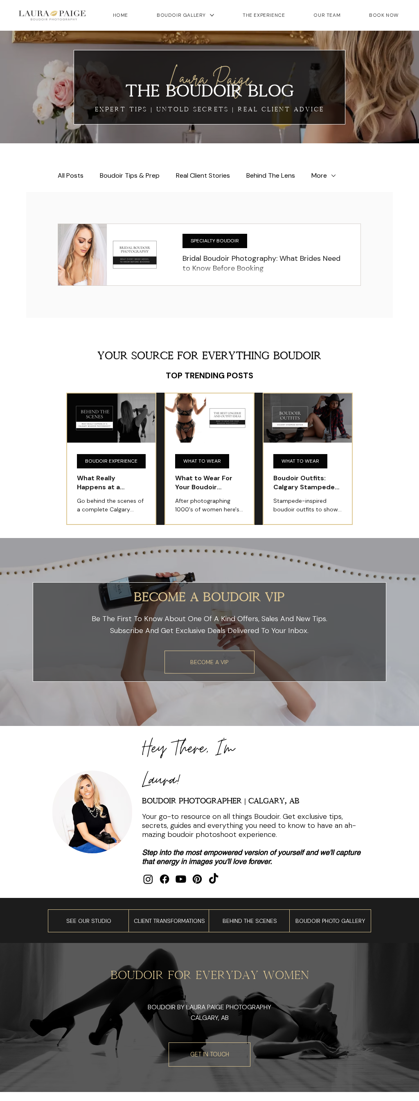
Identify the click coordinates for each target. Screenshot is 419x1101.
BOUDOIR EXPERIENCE (111, 461)
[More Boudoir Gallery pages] (212, 15)
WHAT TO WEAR (202, 461)
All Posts (70, 176)
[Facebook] (164, 879)
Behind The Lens (270, 176)
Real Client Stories (203, 176)
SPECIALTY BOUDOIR (215, 240)
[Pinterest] (197, 879)
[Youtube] (181, 879)
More (319, 176)
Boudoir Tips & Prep (130, 176)
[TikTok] (213, 879)
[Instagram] (148, 879)
